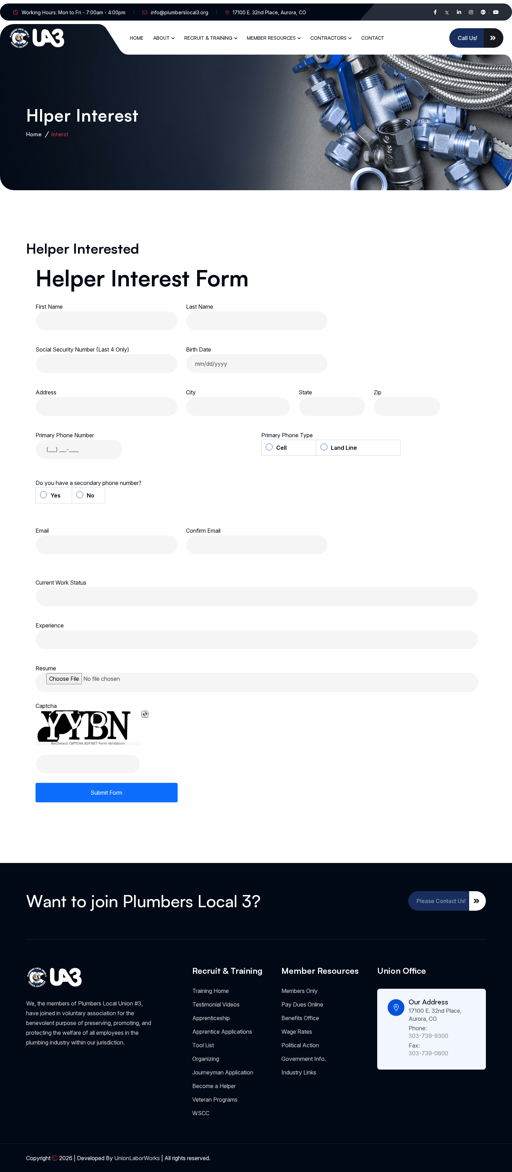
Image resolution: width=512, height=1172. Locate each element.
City (191, 392)
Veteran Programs (215, 1099)
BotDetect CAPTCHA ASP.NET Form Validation (88, 743)
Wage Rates (296, 1031)
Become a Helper (214, 1085)
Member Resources (271, 38)
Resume (46, 668)
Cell (281, 447)
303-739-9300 (428, 1035)
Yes (56, 495)
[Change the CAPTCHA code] (144, 714)
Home (136, 38)
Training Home (210, 990)
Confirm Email (203, 530)
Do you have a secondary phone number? (90, 482)
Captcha (46, 705)
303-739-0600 (428, 1053)
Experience (50, 625)
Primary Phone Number (65, 435)
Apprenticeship (211, 1018)
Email (42, 530)
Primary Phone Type (288, 435)
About (161, 38)
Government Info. (303, 1058)
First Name (49, 306)
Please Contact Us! (441, 900)
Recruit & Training (208, 38)
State (305, 392)
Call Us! (467, 37)
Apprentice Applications (222, 1031)
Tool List (203, 1045)
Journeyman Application (222, 1072)
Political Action (300, 1045)
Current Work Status (61, 582)
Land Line (344, 447)
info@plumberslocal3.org (179, 12)
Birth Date (198, 349)
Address (46, 392)
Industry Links (298, 1072)
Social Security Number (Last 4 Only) (82, 349)
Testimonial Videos (216, 1004)
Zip (377, 392)
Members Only (299, 990)
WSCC (200, 1113)
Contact (372, 38)
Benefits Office (300, 1018)
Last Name (199, 306)
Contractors (328, 38)
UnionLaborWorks (137, 1158)
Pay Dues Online (302, 1004)
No (90, 495)
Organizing (205, 1058)
